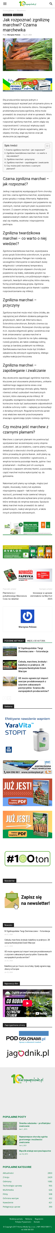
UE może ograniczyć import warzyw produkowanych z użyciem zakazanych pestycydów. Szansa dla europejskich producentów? (33, 684)
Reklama (28, 1219)
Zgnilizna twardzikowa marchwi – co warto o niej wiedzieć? (26, 154)
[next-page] (9, 698)
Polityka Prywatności (23, 1222)
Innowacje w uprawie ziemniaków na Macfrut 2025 (41, 596)
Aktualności (21, 10)
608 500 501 (29, 1229)
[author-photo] (27, 623)
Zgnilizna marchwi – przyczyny (21, 159)
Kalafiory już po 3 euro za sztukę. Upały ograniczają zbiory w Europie (27, 967)
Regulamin (39, 1219)
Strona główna (8, 10)
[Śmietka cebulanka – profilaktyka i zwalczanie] (10, 1126)
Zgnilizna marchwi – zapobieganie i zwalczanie (28, 162)
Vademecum (18, 15)
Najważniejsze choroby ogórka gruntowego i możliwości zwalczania (33, 1139)
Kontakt (37, 1222)
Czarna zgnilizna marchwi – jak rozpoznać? (25, 150)
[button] (4, 4)
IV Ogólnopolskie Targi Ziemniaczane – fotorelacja (27, 931)
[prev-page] (4, 698)
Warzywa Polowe (13, 35)
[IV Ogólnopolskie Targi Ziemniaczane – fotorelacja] (10, 651)
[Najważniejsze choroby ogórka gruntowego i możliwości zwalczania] (10, 1140)
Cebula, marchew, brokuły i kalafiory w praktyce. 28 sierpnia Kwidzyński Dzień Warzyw (27, 941)
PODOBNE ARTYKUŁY (14, 641)
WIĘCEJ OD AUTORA (36, 641)
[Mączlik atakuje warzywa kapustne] (10, 1154)
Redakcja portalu (16, 1219)
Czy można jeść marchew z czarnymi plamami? (23, 167)
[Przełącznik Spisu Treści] (46, 146)
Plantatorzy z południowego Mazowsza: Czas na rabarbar (15, 596)
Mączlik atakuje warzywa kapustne (35, 1151)
